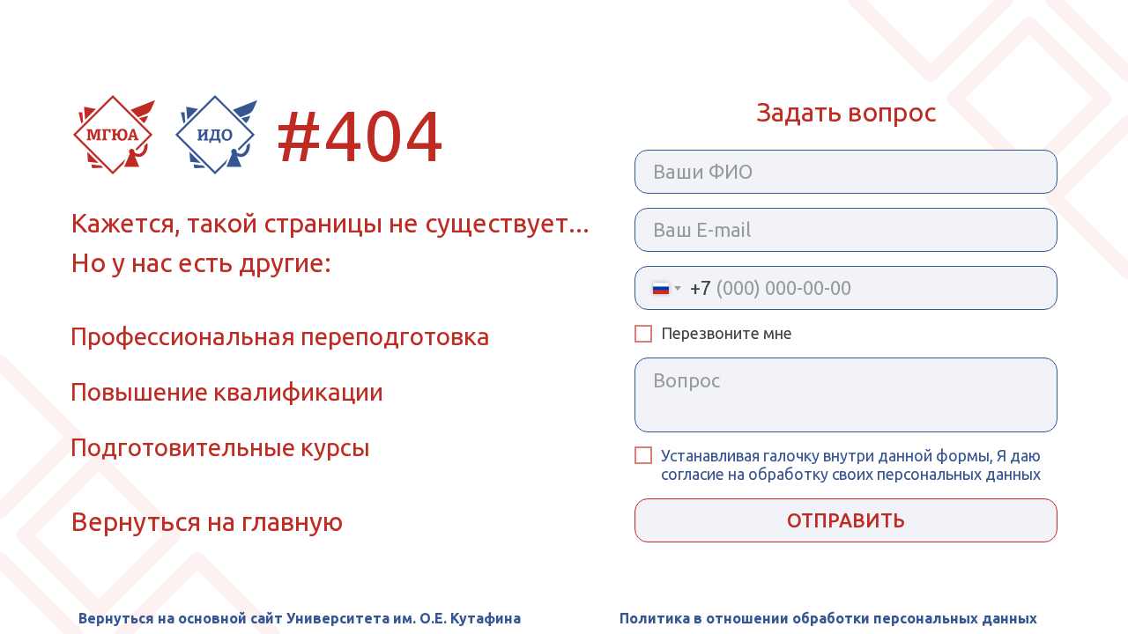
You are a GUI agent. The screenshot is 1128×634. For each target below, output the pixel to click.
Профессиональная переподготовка (280, 336)
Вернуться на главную (207, 521)
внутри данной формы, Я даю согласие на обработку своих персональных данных (851, 464)
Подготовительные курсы (220, 447)
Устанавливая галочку (742, 455)
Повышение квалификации (226, 391)
